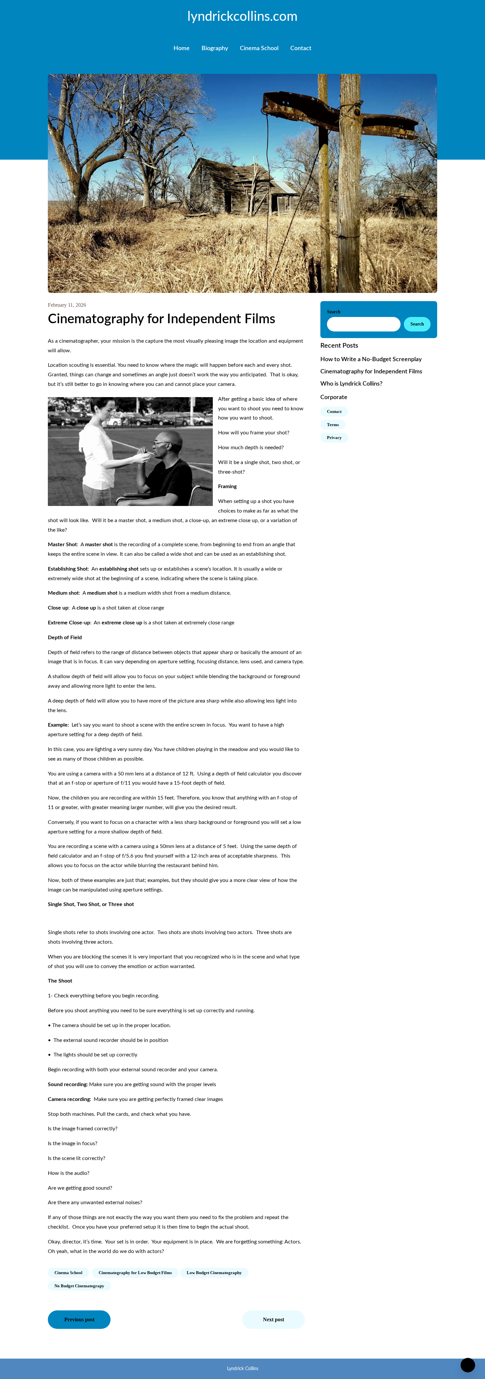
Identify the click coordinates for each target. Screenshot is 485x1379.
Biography (215, 48)
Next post (273, 1319)
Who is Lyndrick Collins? (351, 384)
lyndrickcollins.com (242, 16)
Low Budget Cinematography (214, 1272)
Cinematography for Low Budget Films (135, 1272)
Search (333, 311)
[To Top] (468, 1365)
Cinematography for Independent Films (371, 372)
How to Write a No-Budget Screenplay (371, 359)
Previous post (79, 1319)
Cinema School (259, 48)
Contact (300, 48)
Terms (333, 424)
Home (182, 48)
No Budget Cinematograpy (79, 1285)
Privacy (334, 437)
